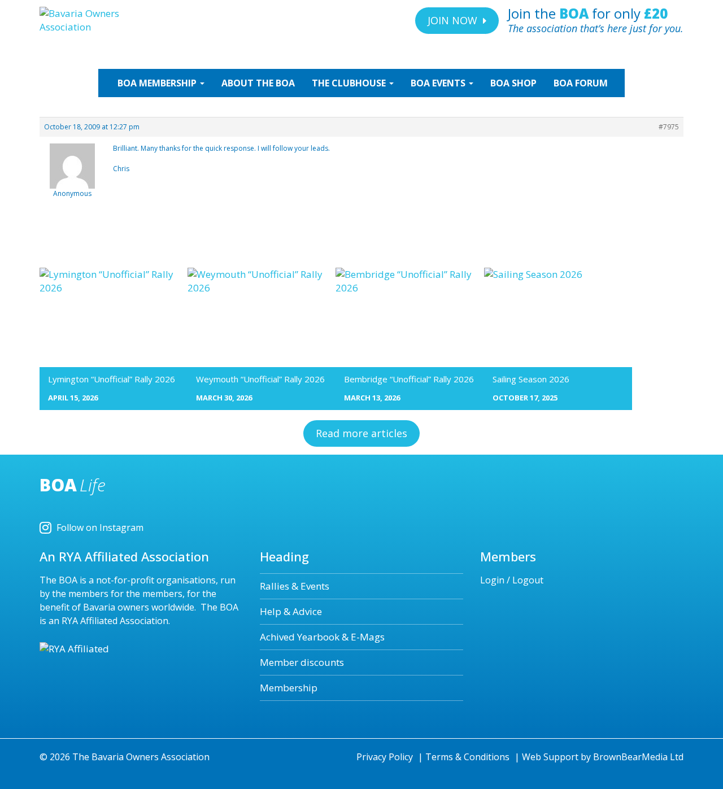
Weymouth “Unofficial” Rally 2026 (260, 379)
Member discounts (302, 662)
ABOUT (258, 83)
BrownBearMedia (630, 757)
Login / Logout (511, 580)
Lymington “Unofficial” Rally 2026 (111, 379)
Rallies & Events (294, 585)
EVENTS (439, 83)
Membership (288, 687)
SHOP (513, 83)
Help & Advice (291, 611)
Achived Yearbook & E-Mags (322, 636)
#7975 (669, 127)
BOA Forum (581, 83)
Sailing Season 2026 (531, 379)
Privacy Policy (384, 757)
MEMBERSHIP (158, 83)
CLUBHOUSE (350, 83)
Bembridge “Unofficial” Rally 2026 (409, 379)
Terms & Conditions (467, 757)
